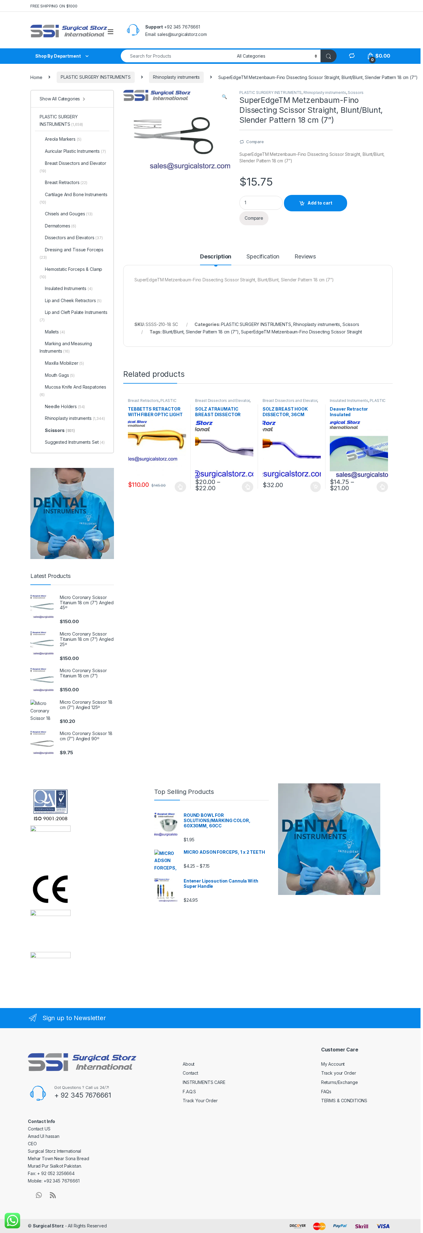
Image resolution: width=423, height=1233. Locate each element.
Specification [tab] (262, 257)
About (188, 1064)
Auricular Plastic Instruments (75, 151)
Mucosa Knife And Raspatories (73, 390)
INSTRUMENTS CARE (204, 1082)
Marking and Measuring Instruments (66, 347)
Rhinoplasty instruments (176, 77)
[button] (224, 96)
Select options (178, 487)
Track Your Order (200, 1100)
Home (36, 77)
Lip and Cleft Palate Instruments (73, 316)
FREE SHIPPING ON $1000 (53, 5)
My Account (333, 1064)
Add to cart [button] (315, 487)
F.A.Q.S (189, 1091)
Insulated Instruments (349, 400)
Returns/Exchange (339, 1082)
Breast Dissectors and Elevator (222, 400)
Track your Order (338, 1073)
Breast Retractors (143, 400)
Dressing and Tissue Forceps (71, 253)
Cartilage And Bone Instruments (73, 198)
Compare (255, 141)
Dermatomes (60, 225)
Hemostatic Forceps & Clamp (71, 272)
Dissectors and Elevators (74, 237)
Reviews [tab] (305, 257)
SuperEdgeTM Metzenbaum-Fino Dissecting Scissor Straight (301, 331)
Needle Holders (65, 406)
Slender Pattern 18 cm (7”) (212, 331)
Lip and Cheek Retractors (73, 300)
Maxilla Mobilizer (64, 363)
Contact (190, 1073)
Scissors (355, 92)
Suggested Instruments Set (75, 442)
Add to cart (319, 202)
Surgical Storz (48, 1225)
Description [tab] (215, 257)
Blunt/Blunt (173, 331)
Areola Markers (63, 139)
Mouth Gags (60, 375)
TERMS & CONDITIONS (344, 1100)
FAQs (326, 1091)
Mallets (55, 331)
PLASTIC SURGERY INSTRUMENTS (95, 77)
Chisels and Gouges (69, 213)
